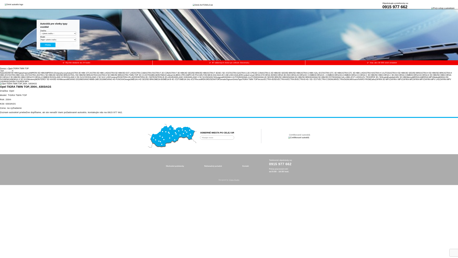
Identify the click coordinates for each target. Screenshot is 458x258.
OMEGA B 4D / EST (170, 79)
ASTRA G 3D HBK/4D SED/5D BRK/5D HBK (281, 73)
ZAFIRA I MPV (396, 79)
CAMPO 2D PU (191, 75)
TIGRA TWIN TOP (250, 79)
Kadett (385, 77)
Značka (43, 31)
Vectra (260, 79)
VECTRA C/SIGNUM (327, 79)
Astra (69, 73)
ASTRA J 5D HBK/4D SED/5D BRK (52, 75)
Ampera (26, 73)
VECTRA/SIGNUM (344, 79)
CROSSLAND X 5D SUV (73, 77)
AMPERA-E (50, 73)
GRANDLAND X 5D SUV (195, 77)
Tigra (240, 79)
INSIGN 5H (211, 77)
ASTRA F (149, 73)
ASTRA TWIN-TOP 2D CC (133, 75)
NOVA (121, 79)
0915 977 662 (394, 6)
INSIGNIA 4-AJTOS (247, 77)
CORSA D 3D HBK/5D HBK (432, 75)
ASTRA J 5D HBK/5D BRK (79, 75)
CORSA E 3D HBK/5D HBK (13, 77)
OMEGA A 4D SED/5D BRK (142, 79)
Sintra (235, 79)
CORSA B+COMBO (341, 75)
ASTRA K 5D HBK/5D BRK (110, 75)
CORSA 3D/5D (269, 75)
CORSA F (29, 77)
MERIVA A (416, 77)
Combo (245, 75)
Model (42, 37)
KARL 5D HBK (400, 77)
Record (198, 79)
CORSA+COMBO (41, 77)
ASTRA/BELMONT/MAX (155, 75)
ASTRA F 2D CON (161, 73)
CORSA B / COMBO (306, 75)
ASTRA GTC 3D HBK (332, 73)
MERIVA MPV (427, 77)
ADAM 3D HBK (11, 73)
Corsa (251, 75)
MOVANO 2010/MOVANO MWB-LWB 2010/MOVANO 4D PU (93, 79)
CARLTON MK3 (204, 75)
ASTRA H (368, 73)
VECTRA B (291, 79)
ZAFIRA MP (407, 79)
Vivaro (354, 79)
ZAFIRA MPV (418, 79)
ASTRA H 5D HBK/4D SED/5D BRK (404, 73)
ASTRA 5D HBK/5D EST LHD (121, 73)
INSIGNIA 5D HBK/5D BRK (298, 77)
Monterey (31, 79)
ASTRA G (234, 73)
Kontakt (245, 166)
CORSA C (354, 75)
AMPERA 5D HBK (37, 73)
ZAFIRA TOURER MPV (19, 82)
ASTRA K (95, 75)
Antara (58, 73)
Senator (223, 79)
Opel (10, 68)
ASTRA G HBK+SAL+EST (311, 73)
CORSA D (416, 75)
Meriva (409, 77)
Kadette (391, 77)
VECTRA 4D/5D (270, 79)
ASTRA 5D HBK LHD (99, 73)
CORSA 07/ (258, 75)
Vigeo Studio (234, 180)
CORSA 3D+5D (283, 75)
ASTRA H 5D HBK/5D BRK (432, 73)
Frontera (113, 77)
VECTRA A (281, 79)
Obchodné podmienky (175, 166)
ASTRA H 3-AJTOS (381, 73)
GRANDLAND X (178, 77)
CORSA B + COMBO (324, 75)
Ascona (64, 73)
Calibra (169, 75)
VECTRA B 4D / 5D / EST (307, 79)
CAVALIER (237, 75)
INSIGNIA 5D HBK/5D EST (321, 77)
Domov (3, 68)
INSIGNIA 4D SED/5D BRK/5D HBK (270, 77)
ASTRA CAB (139, 73)
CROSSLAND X (55, 77)
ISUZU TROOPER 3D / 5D (370, 77)
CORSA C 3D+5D (390, 75)
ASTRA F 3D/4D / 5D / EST (218, 73)
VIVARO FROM (363, 79)
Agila (20, 73)
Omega (127, 79)
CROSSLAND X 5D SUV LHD (97, 77)
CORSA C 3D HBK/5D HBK (370, 75)
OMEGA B (158, 79)
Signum (229, 79)
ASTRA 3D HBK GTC (80, 73)
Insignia (219, 77)
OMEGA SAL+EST (187, 79)
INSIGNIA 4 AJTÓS (231, 77)
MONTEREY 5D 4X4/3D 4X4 (47, 79)
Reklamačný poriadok (213, 166)
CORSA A (294, 75)
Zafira (372, 79)
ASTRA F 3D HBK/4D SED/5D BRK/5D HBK (188, 73)
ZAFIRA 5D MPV (382, 79)
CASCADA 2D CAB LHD (222, 75)
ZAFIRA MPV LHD (432, 79)
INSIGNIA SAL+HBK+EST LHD (346, 77)
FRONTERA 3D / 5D (143, 77)
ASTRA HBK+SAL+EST (19, 75)
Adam (2, 73)
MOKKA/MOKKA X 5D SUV (16, 79)
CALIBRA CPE (178, 75)
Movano (63, 79)
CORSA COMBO (405, 75)
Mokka (436, 77)
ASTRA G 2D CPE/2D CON (250, 73)
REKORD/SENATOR (210, 79)
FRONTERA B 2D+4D (161, 77)
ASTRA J (33, 75)
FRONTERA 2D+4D (125, 77)
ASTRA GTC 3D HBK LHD (352, 73)
